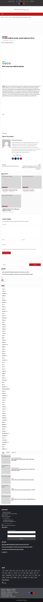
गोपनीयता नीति (8, 589)
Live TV (27, 1)
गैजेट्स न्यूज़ (4, 317)
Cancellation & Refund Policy (6, 595)
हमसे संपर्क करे (3, 590)
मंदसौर (3, 393)
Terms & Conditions (5, 596)
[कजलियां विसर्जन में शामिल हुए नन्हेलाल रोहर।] (11, 182)
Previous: (10, 165)
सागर (3, 437)
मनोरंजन (3, 397)
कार (2, 304)
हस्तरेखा (3, 444)
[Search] (40, 14)
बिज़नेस (3, 377)
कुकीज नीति (13, 589)
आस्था (3, 289)
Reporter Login (10, 592)
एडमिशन (3, 295)
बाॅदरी (3, 375)
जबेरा (3, 331)
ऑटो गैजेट (3, 302)
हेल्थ (2, 446)
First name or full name (11, 530)
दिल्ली (3, 351)
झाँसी (3, 337)
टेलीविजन (3, 342)
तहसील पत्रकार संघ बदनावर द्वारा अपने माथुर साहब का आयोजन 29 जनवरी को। (23, 489)
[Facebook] (5, 63)
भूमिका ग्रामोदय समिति (5, 389)
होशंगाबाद (6, 36)
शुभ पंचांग (3, 431)
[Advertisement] (21, 27)
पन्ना (3, 362)
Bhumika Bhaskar (5, 40)
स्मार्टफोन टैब (4, 440)
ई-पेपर (24, 1)
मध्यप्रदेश (3, 395)
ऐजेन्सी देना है (9, 590)
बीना (2, 384)
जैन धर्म (3, 333)
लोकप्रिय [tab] (8, 452)
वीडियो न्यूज (20, 1)
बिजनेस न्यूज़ (4, 380)
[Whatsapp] (3, 63)
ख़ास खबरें (3, 311)
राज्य (3, 411)
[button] (2, 14)
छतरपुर (3, 326)
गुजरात (3, 315)
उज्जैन (3, 291)
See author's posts (17, 155)
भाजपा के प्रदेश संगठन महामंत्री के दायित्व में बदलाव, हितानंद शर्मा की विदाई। (22, 479)
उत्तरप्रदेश (3, 293)
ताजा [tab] (3, 452)
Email (23, 239)
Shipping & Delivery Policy (6, 593)
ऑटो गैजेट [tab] (13, 452)
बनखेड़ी (3, 36)
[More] (10, 63)
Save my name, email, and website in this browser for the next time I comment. (19, 249)
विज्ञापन (3, 422)
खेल (2, 313)
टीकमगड (3, 340)
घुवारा (3, 322)
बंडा (2, 369)
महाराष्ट (3, 400)
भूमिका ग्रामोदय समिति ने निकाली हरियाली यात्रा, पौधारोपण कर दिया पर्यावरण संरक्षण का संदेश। (15, 272)
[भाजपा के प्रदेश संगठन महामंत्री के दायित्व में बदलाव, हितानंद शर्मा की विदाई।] (6, 475)
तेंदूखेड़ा (3, 346)
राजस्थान (3, 408)
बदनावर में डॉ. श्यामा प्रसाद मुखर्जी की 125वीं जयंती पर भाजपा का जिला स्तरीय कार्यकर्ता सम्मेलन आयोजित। (17, 274)
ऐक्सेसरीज (3, 300)
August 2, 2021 (11, 40)
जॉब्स (3, 335)
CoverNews (19, 600)
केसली (3, 309)
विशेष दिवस (3, 424)
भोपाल (3, 391)
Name (3, 239)
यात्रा (3, 402)
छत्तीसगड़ (3, 329)
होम (16, 1)
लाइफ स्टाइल (4, 420)
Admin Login (3, 592)
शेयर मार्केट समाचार (5, 433)
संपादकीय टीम (32, 1)
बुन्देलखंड (3, 386)
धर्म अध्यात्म (4, 360)
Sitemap (13, 590)
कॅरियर (3, 306)
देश (2, 357)
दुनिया (3, 353)
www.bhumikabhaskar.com (7, 523)
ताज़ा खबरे (3, 344)
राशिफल (3, 413)
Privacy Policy (12, 596)
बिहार (3, 382)
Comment (4, 224)
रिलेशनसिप (3, 417)
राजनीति (3, 406)
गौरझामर (3, 320)
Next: (31, 167)
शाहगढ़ (3, 428)
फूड (2, 364)
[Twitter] (8, 63)
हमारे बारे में (3, 589)
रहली (3, 404)
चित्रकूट (3, 324)
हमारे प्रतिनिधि (4, 442)
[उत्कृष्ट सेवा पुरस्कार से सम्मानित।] (32, 182)
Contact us (16, 592)
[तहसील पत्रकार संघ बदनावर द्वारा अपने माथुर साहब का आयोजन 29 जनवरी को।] (6, 486)
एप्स (2, 297)
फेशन (3, 366)
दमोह (3, 349)
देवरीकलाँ (3, 355)
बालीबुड (3, 373)
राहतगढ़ (3, 415)
